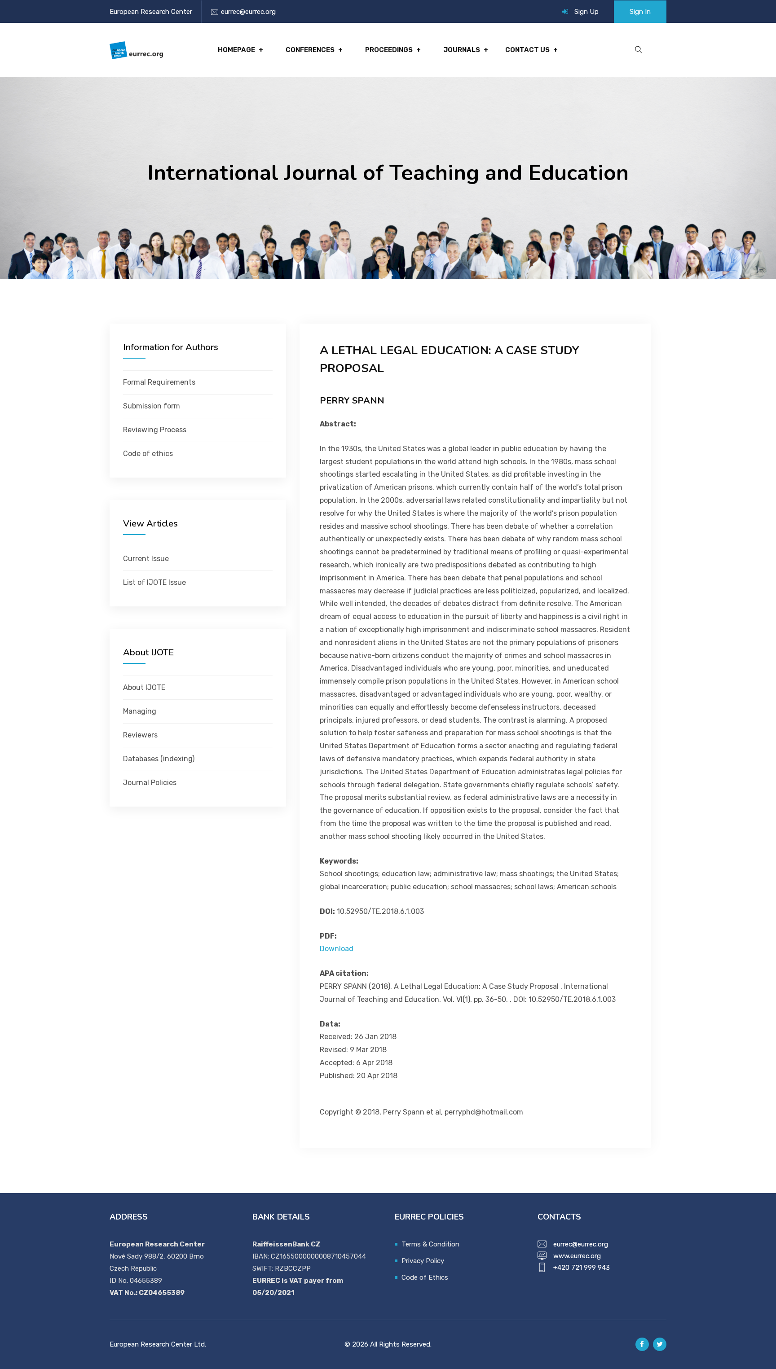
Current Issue (146, 558)
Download (336, 948)
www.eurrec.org (577, 1256)
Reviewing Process (154, 430)
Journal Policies (149, 782)
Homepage (236, 50)
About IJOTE (144, 687)
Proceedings (389, 50)
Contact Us (527, 50)
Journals (461, 50)
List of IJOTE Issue (154, 582)
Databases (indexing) (158, 759)
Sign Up (586, 12)
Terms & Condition (430, 1244)
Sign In (640, 12)
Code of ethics (148, 453)
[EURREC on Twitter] (659, 1344)
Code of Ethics (424, 1277)
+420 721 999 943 (581, 1268)
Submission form (151, 406)
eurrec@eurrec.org (248, 12)
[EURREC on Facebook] (642, 1344)
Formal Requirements (159, 382)
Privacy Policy (422, 1261)
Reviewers (140, 735)
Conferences (310, 50)
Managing (139, 711)
